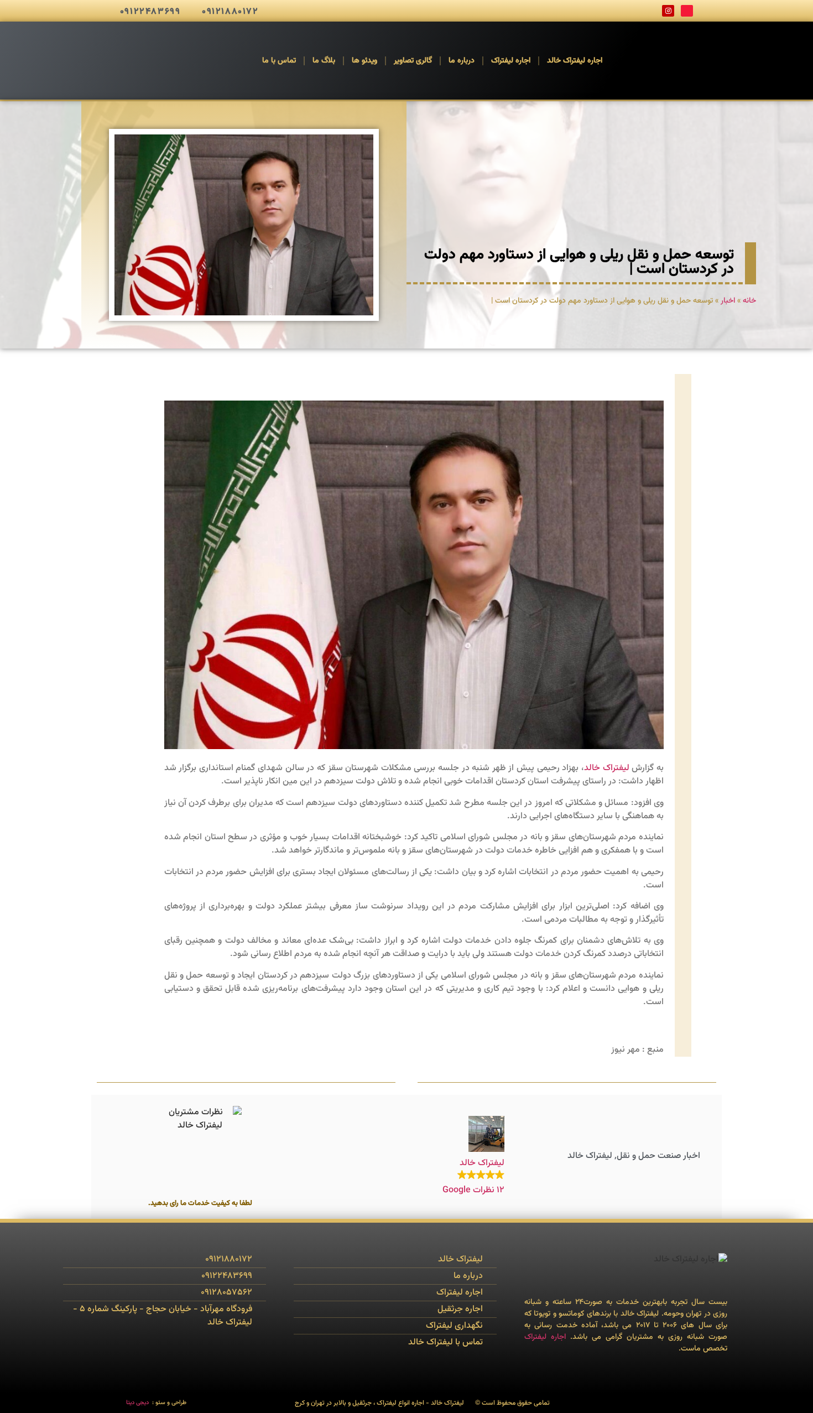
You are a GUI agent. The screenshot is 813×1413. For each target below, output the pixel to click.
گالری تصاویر (413, 61)
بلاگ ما (323, 61)
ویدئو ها (364, 61)
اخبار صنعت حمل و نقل (658, 1156)
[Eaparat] (687, 11)
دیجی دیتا (137, 1402)
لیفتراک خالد (606, 768)
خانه (749, 301)
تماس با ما (279, 61)
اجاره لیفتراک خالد (574, 61)
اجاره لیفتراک (510, 61)
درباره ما (462, 61)
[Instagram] (668, 11)
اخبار (728, 301)
